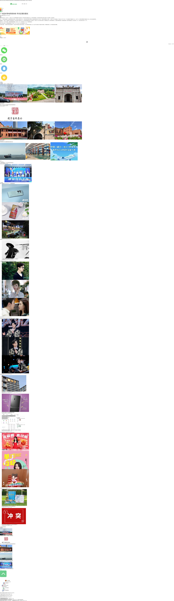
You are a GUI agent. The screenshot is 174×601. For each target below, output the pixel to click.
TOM (2, 413)
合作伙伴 (7, 598)
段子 (25, 0)
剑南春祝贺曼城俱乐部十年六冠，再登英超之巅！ (9, 506)
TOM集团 (1, 598)
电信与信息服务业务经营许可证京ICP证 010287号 (7, 592)
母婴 (15, 0)
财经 (22, 0)
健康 (23, 0)
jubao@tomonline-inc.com (23, 600)
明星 (8, 0)
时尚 (9, 0)
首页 (0, 0)
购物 (29, 0)
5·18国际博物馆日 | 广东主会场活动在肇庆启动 (6, 162)
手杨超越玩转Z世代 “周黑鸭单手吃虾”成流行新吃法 (7, 432)
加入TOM (12, 598)
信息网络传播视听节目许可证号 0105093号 (6, 595)
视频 (21, 0)
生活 (13, 0)
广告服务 (9, 598)
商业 (19, 0)
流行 (3, 0)
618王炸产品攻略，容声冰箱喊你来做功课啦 (8, 412)
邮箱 (18, 0)
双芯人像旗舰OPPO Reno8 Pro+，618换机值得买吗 (7, 183)
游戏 (10, 0)
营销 (16, 0)
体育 (6, 0)
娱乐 (5, 0)
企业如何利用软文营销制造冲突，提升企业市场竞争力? (9, 524)
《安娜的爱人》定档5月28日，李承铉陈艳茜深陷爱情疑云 (8, 261)
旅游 (12, 0)
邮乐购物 (4, 598)
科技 (31, 0)
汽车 (28, 0)
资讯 (2, 0)
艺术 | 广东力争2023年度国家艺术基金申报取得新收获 (7, 104)
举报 (0, 36)
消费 (26, 0)
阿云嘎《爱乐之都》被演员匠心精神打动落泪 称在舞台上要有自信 (9, 318)
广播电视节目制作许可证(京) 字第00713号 (6, 594)
